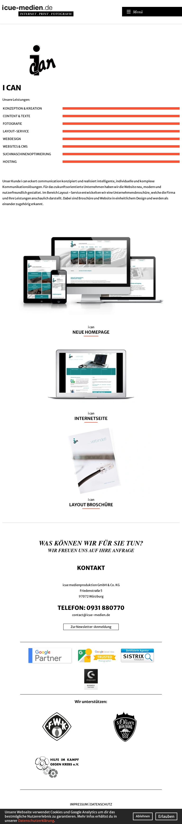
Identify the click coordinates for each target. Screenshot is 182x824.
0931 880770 (105, 608)
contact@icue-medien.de (91, 615)
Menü (138, 11)
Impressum (79, 804)
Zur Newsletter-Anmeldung (91, 627)
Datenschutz (101, 804)
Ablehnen (143, 816)
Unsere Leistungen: (16, 100)
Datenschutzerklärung (36, 821)
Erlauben (166, 816)
